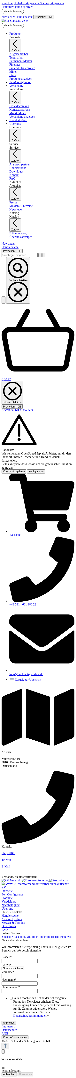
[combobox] (20, 255)
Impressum (8, 1026)
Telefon (6, 859)
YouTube (7, 936)
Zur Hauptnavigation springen (33, 5)
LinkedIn (44, 936)
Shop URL (8, 853)
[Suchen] (40, 255)
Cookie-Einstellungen (15, 1037)
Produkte (7, 898)
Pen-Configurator (12, 894)
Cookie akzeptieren (14, 471)
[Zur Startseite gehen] (15, 20)
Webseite (14, 534)
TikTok (54, 936)
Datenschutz (9, 1030)
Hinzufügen (25, 1074)
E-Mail (6, 866)
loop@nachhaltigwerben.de (26, 674)
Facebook (20, 936)
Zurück (15, 50)
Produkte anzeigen (20, 78)
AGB (5, 1033)
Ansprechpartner (12, 919)
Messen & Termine (13, 922)
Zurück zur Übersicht (28, 679)
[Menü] (3, 300)
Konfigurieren (36, 471)
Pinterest (65, 936)
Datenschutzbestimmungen (29, 1015)
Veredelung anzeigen (22, 116)
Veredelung (9, 901)
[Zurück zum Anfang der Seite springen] (5, 1046)
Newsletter (8, 16)
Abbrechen (9, 1074)
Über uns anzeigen (20, 237)
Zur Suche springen (47, 3)
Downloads (9, 926)
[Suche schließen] (43, 255)
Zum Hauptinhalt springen (18, 3)
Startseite (7, 891)
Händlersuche (24, 16)
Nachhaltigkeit (10, 905)
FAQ (5, 929)
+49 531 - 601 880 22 (22, 604)
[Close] (3, 1068)
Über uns (7, 908)
